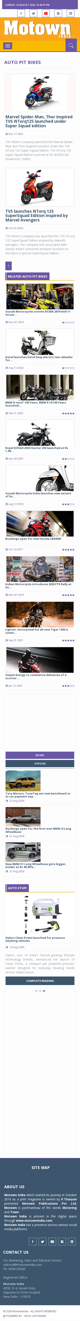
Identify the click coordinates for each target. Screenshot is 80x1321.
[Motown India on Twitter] (33, 13)
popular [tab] (40, 763)
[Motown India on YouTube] (46, 13)
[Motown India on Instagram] (58, 13)
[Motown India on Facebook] (21, 13)
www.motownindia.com (34, 1220)
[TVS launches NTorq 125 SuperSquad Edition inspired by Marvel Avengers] (40, 187)
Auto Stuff (17, 888)
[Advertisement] (40, 721)
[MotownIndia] (40, 29)
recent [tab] (40, 755)
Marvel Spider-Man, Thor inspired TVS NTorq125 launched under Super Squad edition (39, 121)
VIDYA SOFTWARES (35, 1316)
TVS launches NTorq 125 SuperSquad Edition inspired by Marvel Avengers (36, 215)
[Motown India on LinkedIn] (70, 13)
